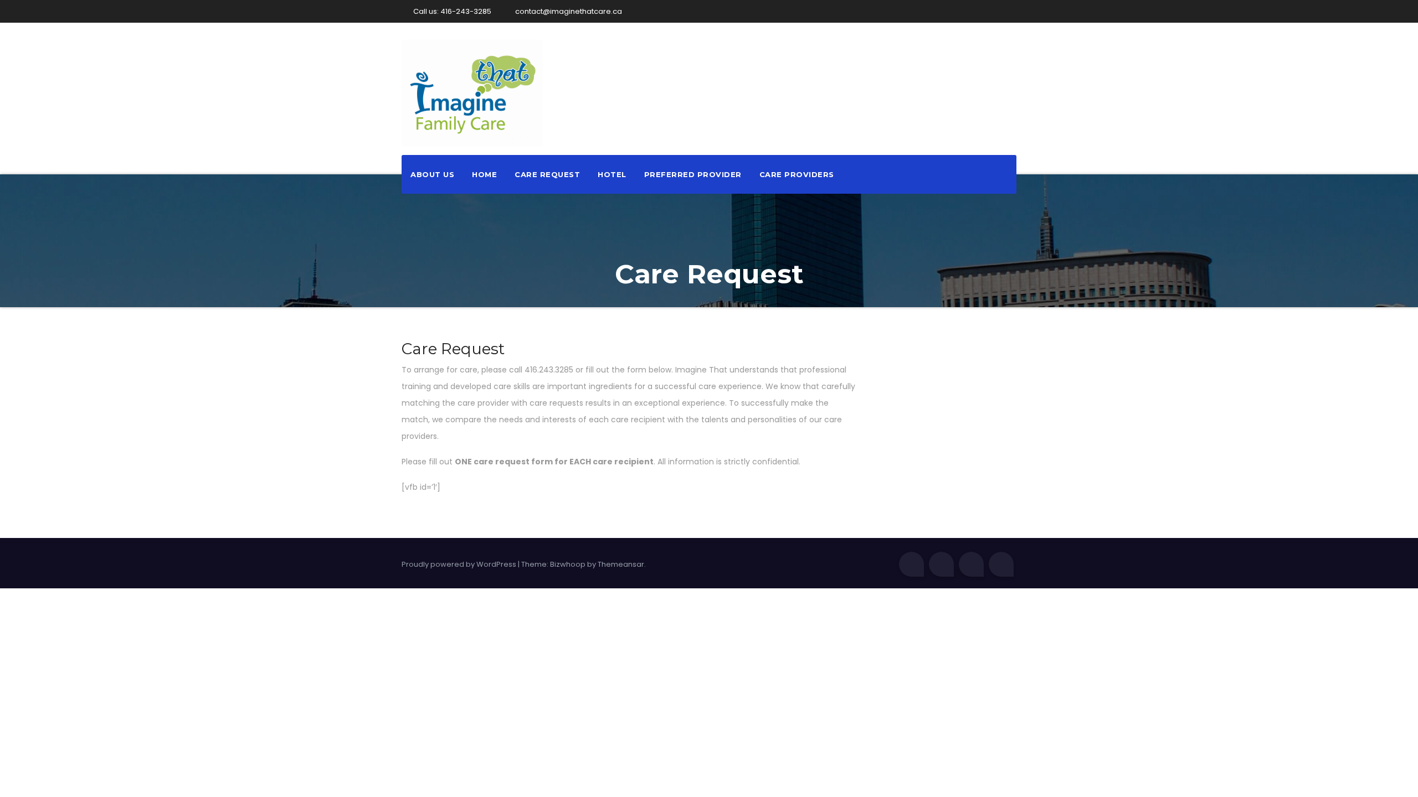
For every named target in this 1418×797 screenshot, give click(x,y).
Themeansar (621, 564)
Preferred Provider (693, 174)
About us (432, 174)
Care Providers (796, 174)
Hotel (612, 174)
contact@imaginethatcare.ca (567, 11)
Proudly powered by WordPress (460, 564)
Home (484, 174)
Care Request (547, 174)
